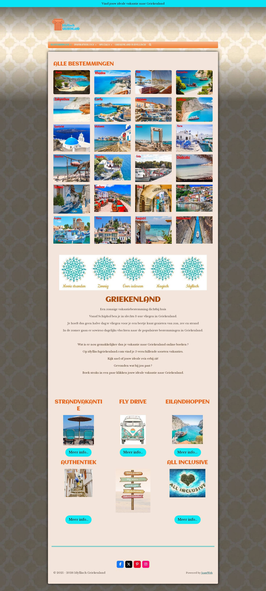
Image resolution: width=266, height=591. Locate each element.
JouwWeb (207, 572)
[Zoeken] (150, 44)
